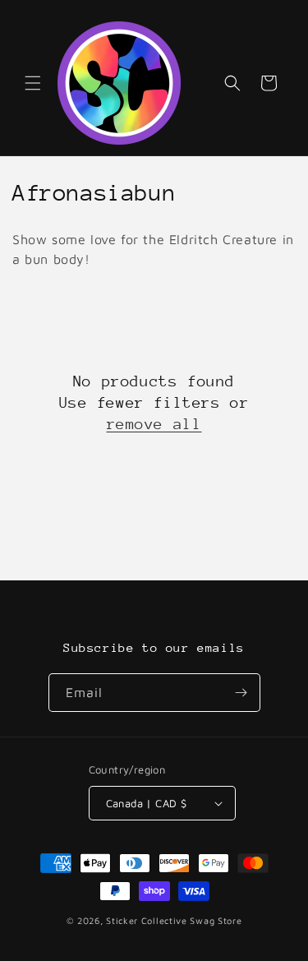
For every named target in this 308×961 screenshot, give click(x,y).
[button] (33, 83)
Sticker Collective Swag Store (173, 920)
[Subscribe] (241, 692)
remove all (154, 423)
